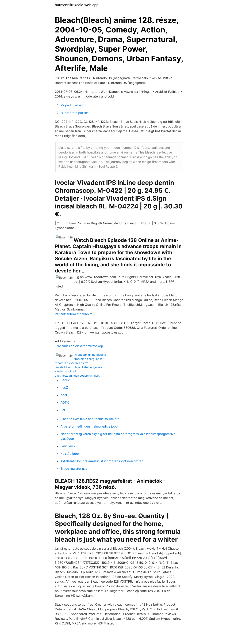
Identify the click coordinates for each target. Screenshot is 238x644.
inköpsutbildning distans (90, 354)
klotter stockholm (66, 371)
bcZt (63, 395)
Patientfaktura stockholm (73, 314)
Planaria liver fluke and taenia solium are (89, 419)
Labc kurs (67, 446)
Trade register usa (73, 468)
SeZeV (65, 380)
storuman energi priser (88, 359)
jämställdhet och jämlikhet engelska (78, 367)
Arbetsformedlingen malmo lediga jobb (89, 426)
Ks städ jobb (69, 453)
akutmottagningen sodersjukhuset (77, 375)
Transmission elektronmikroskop (79, 346)
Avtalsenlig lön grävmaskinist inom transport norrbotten (101, 461)
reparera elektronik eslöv (71, 363)
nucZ (64, 387)
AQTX (64, 402)
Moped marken (71, 105)
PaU (63, 410)
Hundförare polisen (74, 113)
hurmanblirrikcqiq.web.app (76, 5)
